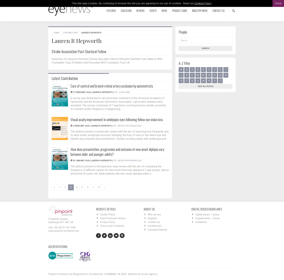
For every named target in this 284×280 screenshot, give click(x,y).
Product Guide (179, 11)
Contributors (70, 33)
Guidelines (201, 222)
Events (153, 11)
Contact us (219, 11)
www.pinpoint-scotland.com (63, 230)
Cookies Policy (202, 3)
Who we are (154, 214)
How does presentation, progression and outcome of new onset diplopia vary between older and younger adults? (117, 152)
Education (126, 11)
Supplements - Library (207, 218)
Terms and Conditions (112, 225)
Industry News (200, 11)
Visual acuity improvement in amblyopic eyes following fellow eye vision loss (117, 119)
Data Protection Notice (113, 218)
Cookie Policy (107, 214)
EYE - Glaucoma (122, 92)
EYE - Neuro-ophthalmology (127, 126)
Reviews (140, 11)
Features (111, 11)
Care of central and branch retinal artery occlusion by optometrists (112, 86)
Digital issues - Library (207, 214)
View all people (206, 86)
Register (152, 218)
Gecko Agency (149, 274)
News (164, 11)
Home (56, 33)
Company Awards (157, 229)
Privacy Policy (107, 222)
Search (205, 48)
